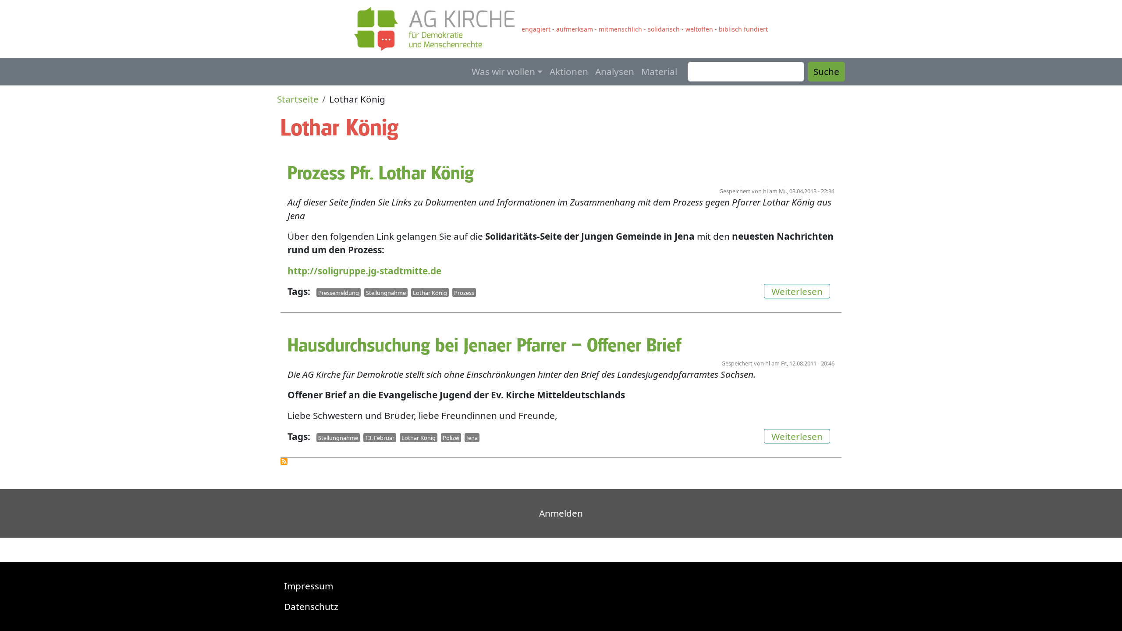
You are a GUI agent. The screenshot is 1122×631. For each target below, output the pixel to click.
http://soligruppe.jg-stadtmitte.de (364, 271)
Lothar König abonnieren (284, 461)
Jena (472, 438)
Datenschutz (311, 606)
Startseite (298, 99)
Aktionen (569, 71)
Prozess (464, 293)
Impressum (308, 586)
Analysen (614, 71)
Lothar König (430, 293)
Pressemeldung (338, 293)
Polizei (451, 438)
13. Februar (379, 438)
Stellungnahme (386, 293)
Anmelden (561, 513)
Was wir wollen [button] (503, 71)
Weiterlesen (800, 291)
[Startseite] (438, 29)
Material (659, 71)
